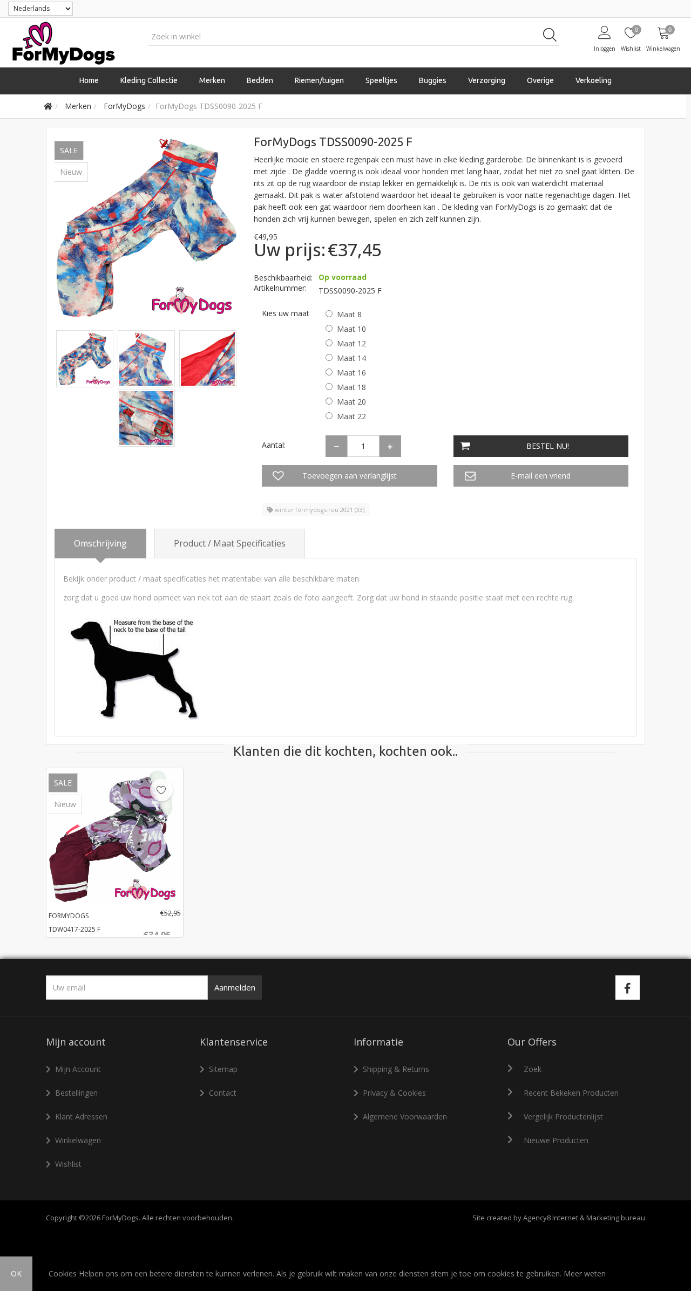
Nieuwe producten (556, 1140)
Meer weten (585, 1273)
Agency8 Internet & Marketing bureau (584, 1217)
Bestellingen (76, 1093)
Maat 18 (351, 387)
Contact (222, 1093)
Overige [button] (540, 80)
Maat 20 (351, 402)
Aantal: (274, 445)
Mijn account (78, 1069)
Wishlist (68, 1164)
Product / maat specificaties (230, 543)
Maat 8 (349, 314)
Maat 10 (351, 329)
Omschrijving (100, 543)
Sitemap (223, 1069)
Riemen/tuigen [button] (319, 80)
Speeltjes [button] (381, 80)
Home (89, 80)
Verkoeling (593, 80)
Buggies (432, 80)
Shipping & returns (396, 1069)
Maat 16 (351, 372)
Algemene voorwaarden (405, 1116)
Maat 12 (351, 343)
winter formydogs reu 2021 (318, 510)
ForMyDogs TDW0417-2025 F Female (74, 929)
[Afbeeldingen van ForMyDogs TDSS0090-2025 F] (86, 358)
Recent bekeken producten (571, 1093)
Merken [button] (212, 80)
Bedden (260, 80)
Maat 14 (351, 358)
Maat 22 (351, 416)
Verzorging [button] (486, 80)
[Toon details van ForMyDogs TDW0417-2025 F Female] (115, 836)
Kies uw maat (285, 313)
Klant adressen (81, 1116)
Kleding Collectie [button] (149, 80)
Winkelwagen (78, 1140)
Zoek (532, 1069)
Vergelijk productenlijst (563, 1116)
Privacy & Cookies (394, 1093)
